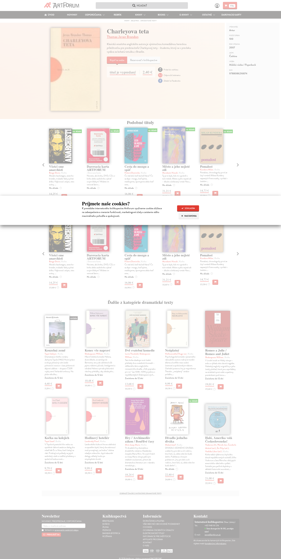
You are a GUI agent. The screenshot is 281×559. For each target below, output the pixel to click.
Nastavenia (190, 216)
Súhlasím (189, 208)
